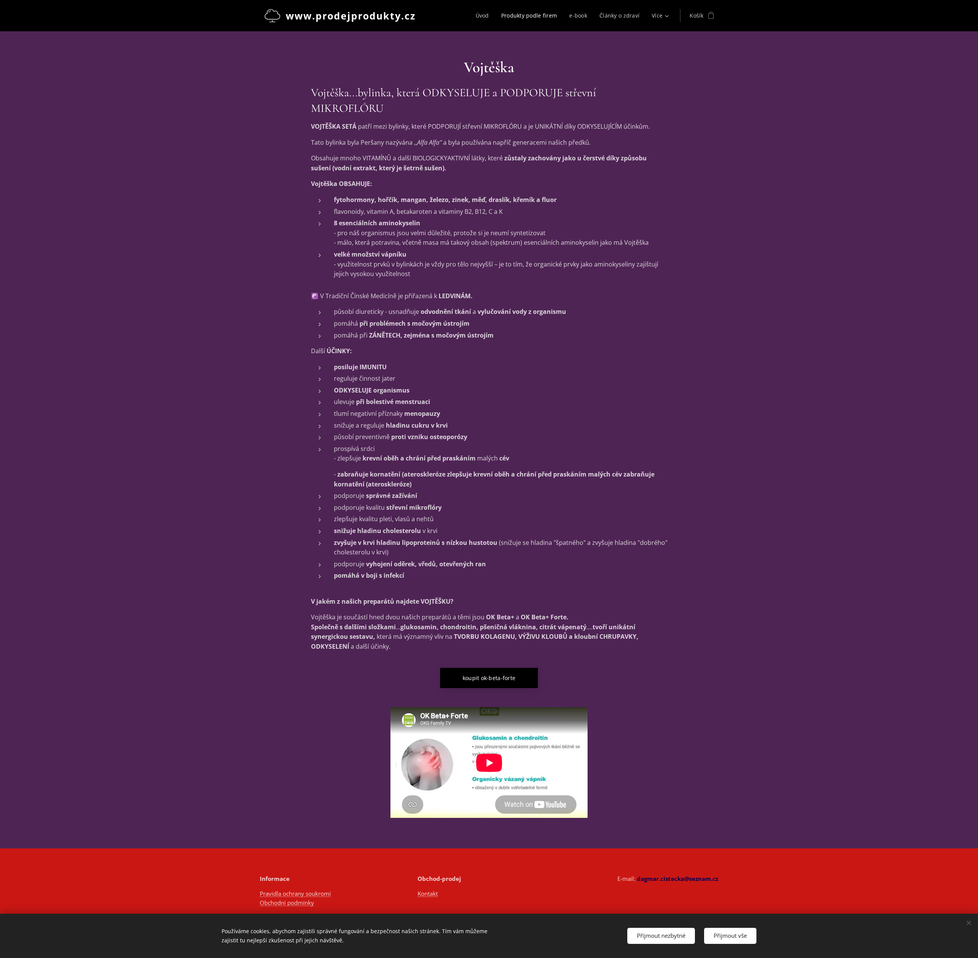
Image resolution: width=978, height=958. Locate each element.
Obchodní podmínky (287, 902)
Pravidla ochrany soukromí (295, 893)
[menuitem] (484, 15)
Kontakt (428, 893)
